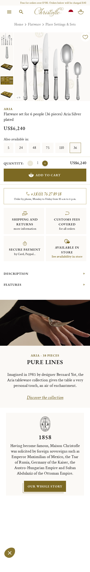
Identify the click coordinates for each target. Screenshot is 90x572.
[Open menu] (9, 12)
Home (18, 24)
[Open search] (21, 12)
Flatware (34, 24)
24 (21, 147)
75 (48, 147)
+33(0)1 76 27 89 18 (46, 194)
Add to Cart (48, 175)
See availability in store (67, 256)
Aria (8, 109)
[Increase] (45, 163)
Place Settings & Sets (60, 24)
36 (75, 147)
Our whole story (45, 486)
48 (34, 147)
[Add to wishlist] (85, 37)
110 (61, 147)
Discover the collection (45, 397)
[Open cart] (80, 12)
